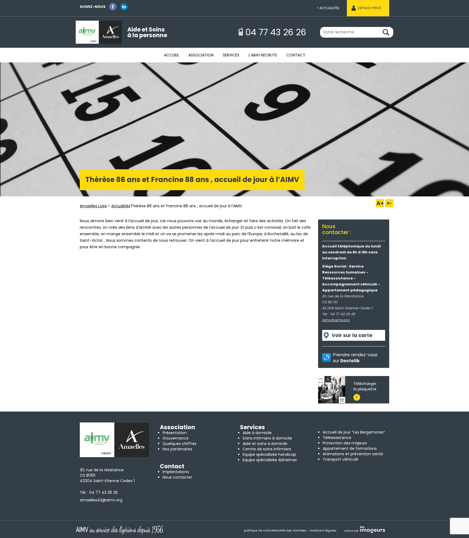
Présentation (175, 432)
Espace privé (369, 8)
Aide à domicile (257, 432)
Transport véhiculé (340, 459)
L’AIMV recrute (263, 55)
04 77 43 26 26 (103, 492)
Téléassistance (337, 437)
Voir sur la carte (352, 335)
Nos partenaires (177, 449)
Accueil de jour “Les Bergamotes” (354, 432)
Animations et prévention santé (353, 454)
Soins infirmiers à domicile (267, 438)
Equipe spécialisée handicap (269, 454)
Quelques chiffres (180, 443)
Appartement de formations (350, 448)
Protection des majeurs (345, 443)
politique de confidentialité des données (275, 530)
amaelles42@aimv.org (101, 500)
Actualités (329, 8)
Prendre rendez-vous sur (355, 358)
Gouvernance (176, 438)
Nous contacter (177, 477)
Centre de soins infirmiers (267, 449)
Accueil (171, 55)
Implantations (176, 472)
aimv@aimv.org (336, 320)
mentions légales (323, 530)
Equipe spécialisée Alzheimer (270, 460)
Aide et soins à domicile (265, 443)
